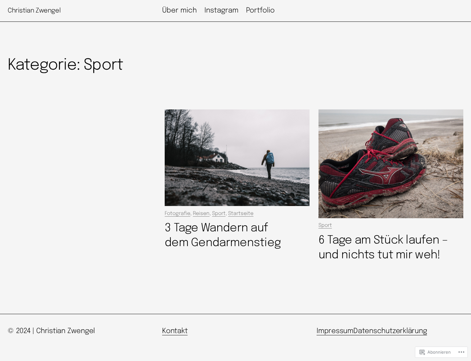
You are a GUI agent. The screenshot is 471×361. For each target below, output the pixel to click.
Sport (219, 213)
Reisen (201, 213)
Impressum (335, 331)
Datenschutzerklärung (390, 331)
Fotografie (177, 213)
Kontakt (174, 331)
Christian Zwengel (34, 10)
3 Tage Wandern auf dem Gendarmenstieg (223, 235)
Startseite (240, 213)
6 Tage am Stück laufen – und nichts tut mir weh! (383, 248)
